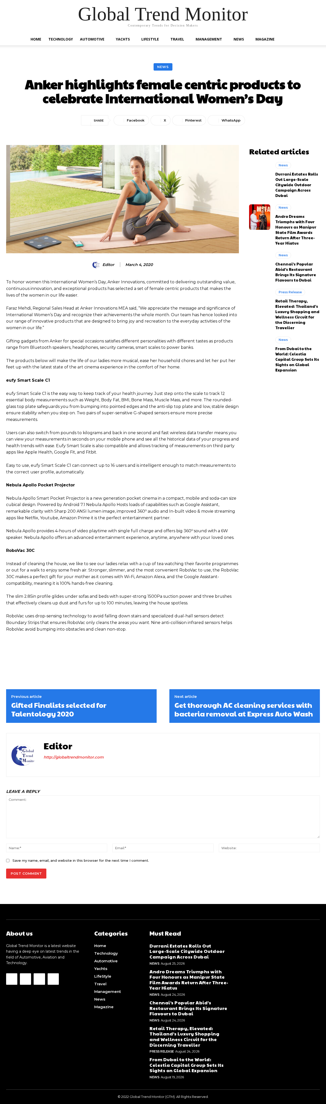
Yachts (123, 39)
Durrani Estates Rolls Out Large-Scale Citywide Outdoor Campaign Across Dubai (296, 184)
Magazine (265, 39)
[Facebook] (45, 767)
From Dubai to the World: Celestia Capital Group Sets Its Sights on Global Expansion (297, 359)
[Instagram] (54, 767)
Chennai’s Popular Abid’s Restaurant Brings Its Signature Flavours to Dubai (295, 272)
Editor (108, 264)
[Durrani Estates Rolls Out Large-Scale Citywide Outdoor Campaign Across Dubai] (259, 175)
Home (36, 39)
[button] (293, 39)
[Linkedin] (63, 767)
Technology (60, 39)
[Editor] (97, 265)
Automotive (92, 39)
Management (209, 39)
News (239, 39)
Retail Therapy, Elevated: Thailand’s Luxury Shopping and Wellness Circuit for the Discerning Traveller (297, 314)
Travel (177, 39)
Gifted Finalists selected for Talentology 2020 (58, 709)
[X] (72, 767)
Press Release (290, 292)
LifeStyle (150, 39)
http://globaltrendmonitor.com (74, 757)
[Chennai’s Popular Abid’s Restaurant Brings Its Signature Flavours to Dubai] (259, 264)
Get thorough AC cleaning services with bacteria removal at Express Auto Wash (243, 709)
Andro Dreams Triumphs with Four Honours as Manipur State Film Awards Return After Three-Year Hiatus (295, 230)
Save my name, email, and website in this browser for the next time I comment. (80, 860)
